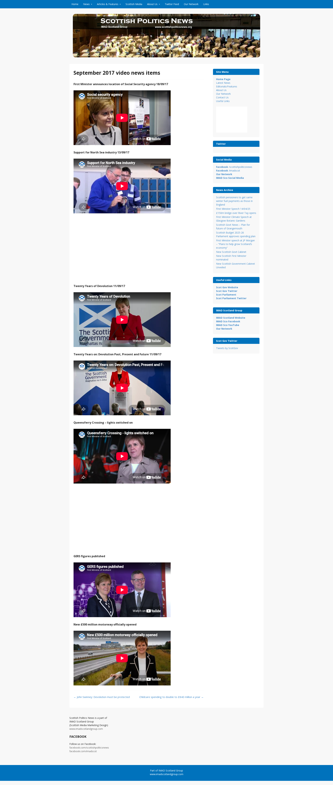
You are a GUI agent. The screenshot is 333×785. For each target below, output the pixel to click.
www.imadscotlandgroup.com (86, 728)
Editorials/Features (226, 86)
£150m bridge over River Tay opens (236, 213)
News (86, 4)
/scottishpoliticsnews (234, 167)
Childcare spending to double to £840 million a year (171, 697)
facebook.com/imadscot (83, 751)
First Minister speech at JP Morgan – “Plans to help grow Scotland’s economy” (235, 244)
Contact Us (222, 97)
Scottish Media (134, 4)
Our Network (191, 4)
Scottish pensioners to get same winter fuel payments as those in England (234, 201)
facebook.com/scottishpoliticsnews (89, 747)
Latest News (223, 82)
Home (74, 4)
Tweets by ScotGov (227, 348)
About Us (152, 4)
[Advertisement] (139, 251)
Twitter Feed (172, 4)
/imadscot (228, 170)
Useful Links (223, 101)
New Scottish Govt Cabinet (231, 252)
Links (206, 4)
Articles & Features (107, 4)
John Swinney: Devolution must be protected (102, 697)
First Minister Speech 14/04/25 (233, 208)
